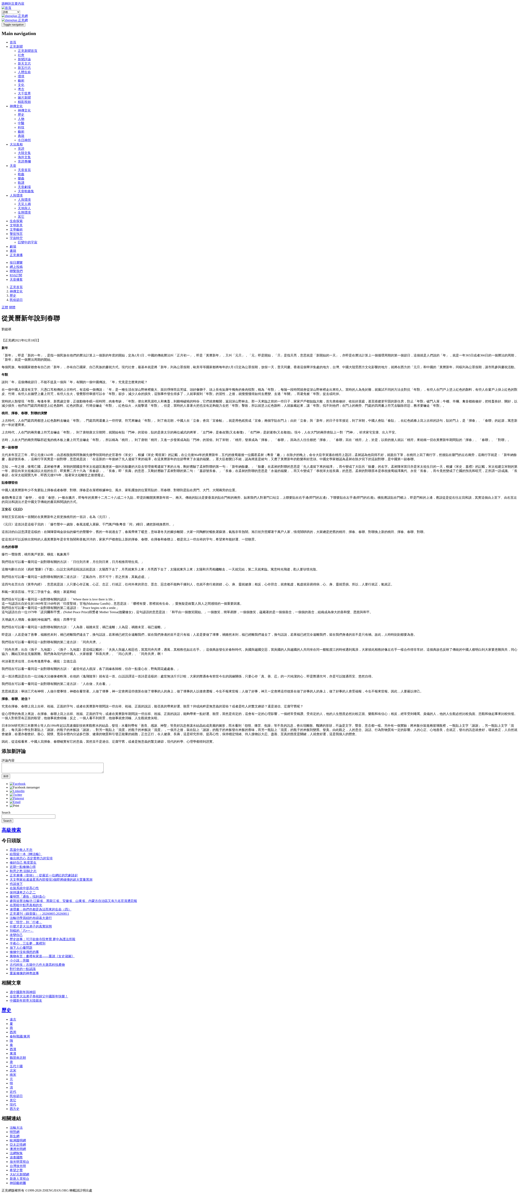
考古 (21, 89)
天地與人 (24, 208)
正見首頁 (16, 287)
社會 (21, 55)
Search (6, 812)
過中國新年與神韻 (23, 992)
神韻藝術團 (18, 1183)
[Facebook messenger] (25, 787)
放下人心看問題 (21, 947)
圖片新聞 (24, 97)
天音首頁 (24, 170)
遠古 (13, 1019)
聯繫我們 (16, 271)
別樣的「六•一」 (22, 930)
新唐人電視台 (19, 1178)
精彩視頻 (24, 102)
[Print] (14, 805)
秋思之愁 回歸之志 (23, 871)
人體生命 (24, 72)
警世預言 (16, 233)
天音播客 (16, 279)
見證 (21, 148)
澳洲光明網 (18, 1149)
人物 (21, 119)
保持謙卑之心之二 (23, 892)
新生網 (14, 1136)
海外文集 (24, 157)
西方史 (14, 1108)
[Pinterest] (17, 798)
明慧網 (14, 1132)
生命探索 (16, 221)
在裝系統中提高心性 (24, 888)
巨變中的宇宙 (27, 242)
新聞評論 (24, 59)
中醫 (21, 123)
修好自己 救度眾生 (23, 862)
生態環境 (24, 212)
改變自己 (16, 935)
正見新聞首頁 (27, 50)
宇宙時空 (16, 238)
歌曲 (21, 174)
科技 (21, 127)
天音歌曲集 (26, 191)
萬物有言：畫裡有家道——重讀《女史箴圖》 (42, 956)
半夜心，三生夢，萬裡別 (27, 943)
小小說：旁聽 (19, 960)
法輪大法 (16, 1127)
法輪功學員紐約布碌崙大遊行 (31, 918)
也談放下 (16, 884)
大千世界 (24, 93)
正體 (5, 307)
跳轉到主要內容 (13, 3)
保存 (6, 776)
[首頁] (6, 8)
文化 (21, 85)
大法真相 (16, 144)
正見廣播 (16, 255)
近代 (13, 1091)
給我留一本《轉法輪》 (26, 854)
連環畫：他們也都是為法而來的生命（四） (40, 909)
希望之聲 (16, 1170)
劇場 (13, 246)
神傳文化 (16, 106)
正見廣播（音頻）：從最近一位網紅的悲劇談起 (44, 875)
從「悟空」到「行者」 (26, 922)
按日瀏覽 (16, 262)
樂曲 (21, 178)
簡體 (12, 307)
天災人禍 (24, 204)
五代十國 (16, 1066)
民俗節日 (16, 300)
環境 (21, 76)
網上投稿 (16, 267)
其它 (21, 216)
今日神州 (24, 140)
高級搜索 (11, 830)
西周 (13, 1032)
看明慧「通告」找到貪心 (27, 896)
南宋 (13, 1074)
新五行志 (24, 68)
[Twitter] (16, 794)
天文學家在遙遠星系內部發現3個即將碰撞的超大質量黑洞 (51, 879)
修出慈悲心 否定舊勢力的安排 (31, 858)
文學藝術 (16, 229)
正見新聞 (16, 46)
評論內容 (8, 760)
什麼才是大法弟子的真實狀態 (31, 926)
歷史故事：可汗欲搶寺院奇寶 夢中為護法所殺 (42, 939)
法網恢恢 (16, 1153)
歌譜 (21, 182)
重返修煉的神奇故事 (24, 973)
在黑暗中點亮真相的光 (26, 905)
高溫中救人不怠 (21, 850)
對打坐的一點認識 (23, 969)
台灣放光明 (18, 1166)
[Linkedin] (17, 791)
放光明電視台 (19, 1161)
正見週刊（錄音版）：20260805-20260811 (39, 913)
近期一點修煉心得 (23, 867)
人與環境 (16, 195)
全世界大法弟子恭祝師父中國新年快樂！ (39, 996)
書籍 (13, 250)
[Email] (15, 802)
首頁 (13, 42)
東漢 (13, 1053)
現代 (13, 1104)
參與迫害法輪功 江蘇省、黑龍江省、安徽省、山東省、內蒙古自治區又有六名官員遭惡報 (73, 901)
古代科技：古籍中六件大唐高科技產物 (37, 964)
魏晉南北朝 (18, 1057)
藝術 (21, 80)
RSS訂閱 (16, 275)
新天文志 (24, 63)
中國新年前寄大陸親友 (26, 1000)
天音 (13, 165)
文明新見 (16, 225)
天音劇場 (24, 187)
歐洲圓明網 (18, 1140)
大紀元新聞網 (19, 1174)
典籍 (21, 136)
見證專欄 (24, 161)
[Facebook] (18, 783)
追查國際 (16, 1157)
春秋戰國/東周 (20, 1036)
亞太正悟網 (18, 1144)
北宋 (13, 1070)
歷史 (21, 114)
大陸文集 (24, 153)
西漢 (13, 1049)
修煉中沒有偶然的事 (24, 952)
